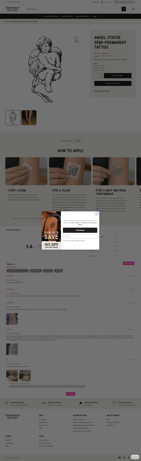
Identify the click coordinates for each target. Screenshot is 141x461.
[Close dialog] (97, 213)
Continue (80, 230)
